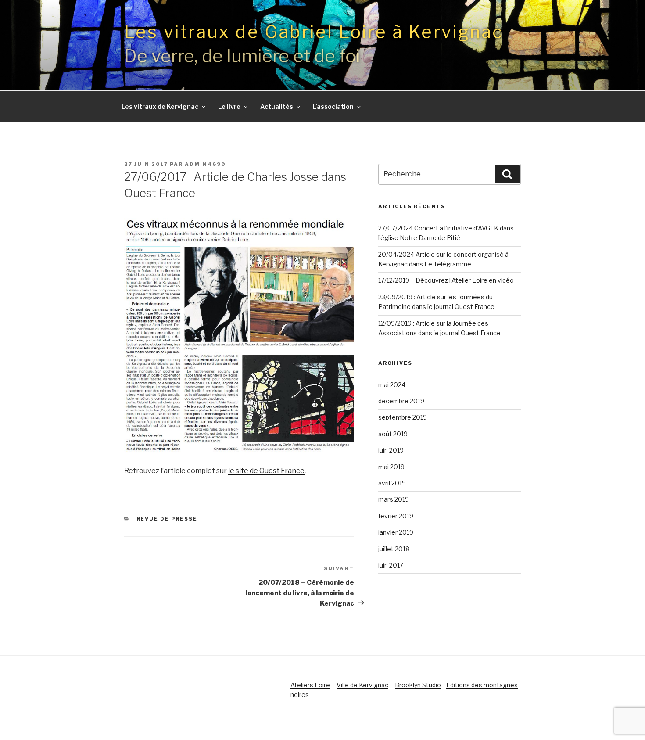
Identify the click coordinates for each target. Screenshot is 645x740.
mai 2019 (391, 467)
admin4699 (205, 164)
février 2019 (395, 516)
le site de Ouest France (266, 471)
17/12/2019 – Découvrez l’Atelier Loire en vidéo (446, 280)
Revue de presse (167, 519)
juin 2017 (390, 565)
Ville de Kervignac (362, 685)
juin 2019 (391, 450)
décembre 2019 (401, 401)
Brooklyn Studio (418, 685)
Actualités (276, 106)
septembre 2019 (402, 417)
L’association (333, 106)
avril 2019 (392, 483)
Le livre (229, 106)
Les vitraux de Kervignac (160, 106)
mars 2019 (393, 499)
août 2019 (393, 434)
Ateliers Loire (310, 685)
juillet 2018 (393, 549)
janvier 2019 (395, 532)
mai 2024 (391, 384)
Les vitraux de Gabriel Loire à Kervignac (313, 32)
